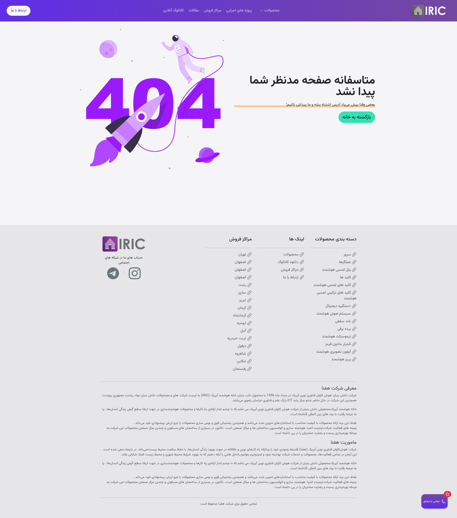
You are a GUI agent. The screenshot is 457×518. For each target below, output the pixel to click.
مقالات (194, 11)
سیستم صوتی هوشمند (334, 314)
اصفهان (241, 262)
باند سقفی (343, 321)
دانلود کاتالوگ (288, 262)
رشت (242, 285)
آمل (243, 331)
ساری (242, 293)
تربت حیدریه (237, 338)
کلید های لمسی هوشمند (332, 285)
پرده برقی (344, 329)
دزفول (242, 346)
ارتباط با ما (18, 11)
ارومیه (242, 323)
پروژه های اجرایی (239, 11)
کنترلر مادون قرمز (338, 344)
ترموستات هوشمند (337, 337)
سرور (347, 255)
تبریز (243, 300)
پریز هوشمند (341, 359)
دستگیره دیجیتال (338, 306)
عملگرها (345, 262)
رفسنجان (240, 369)
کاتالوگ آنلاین (173, 11)
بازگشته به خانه (357, 117)
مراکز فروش (212, 11)
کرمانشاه (240, 316)
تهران (242, 255)
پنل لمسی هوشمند (337, 270)
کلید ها (346, 277)
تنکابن (242, 361)
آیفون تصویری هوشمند (334, 352)
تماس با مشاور (431, 501)
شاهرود (240, 354)
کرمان (242, 308)
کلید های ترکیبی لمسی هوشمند (337, 295)
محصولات (291, 255)
